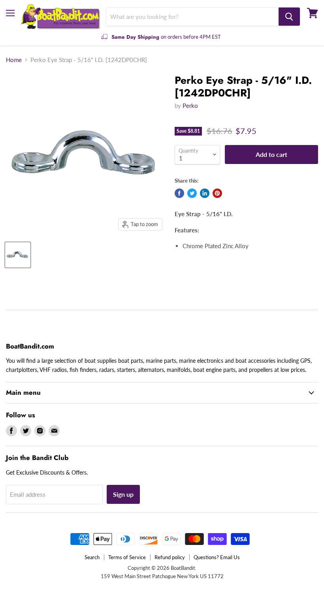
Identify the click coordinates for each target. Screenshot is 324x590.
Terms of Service (127, 557)
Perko (190, 105)
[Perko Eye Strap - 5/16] (17, 255)
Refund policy (169, 557)
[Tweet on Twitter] (192, 193)
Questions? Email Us (217, 557)
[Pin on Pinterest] (217, 193)
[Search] (289, 17)
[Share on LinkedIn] (204, 193)
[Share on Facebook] (179, 193)
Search (92, 557)
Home (14, 60)
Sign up (123, 494)
